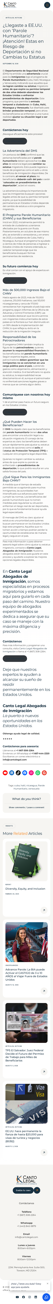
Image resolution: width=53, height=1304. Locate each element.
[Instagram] (31, 772)
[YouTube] (5, 772)
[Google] (44, 772)
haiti (23, 785)
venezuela (33, 788)
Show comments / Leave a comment (26, 807)
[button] (47, 5)
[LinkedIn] (11, 772)
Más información (15, 141)
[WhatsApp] (37, 772)
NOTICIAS (18, 18)
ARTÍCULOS (10, 18)
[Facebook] (24, 772)
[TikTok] (18, 772)
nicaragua (31, 785)
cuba (17, 785)
